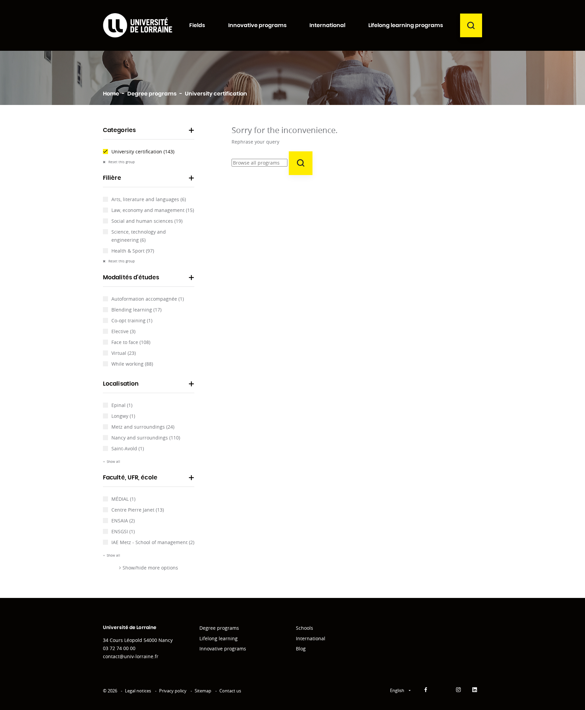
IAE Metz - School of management (152, 542)
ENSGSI (123, 531)
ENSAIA (123, 520)
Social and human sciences (146, 221)
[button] (148, 132)
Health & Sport (132, 251)
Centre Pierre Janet (137, 510)
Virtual (123, 353)
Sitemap (203, 691)
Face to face (130, 342)
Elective (123, 331)
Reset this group (121, 162)
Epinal (121, 405)
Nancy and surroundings (145, 437)
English (397, 690)
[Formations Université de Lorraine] (137, 25)
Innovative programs (222, 648)
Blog (301, 648)
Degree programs (219, 628)
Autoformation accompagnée (147, 299)
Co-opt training (131, 320)
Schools (304, 628)
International (310, 638)
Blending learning (136, 309)
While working (132, 364)
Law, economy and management (152, 210)
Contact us (230, 691)
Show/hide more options (150, 567)
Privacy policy (173, 691)
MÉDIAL (123, 499)
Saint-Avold (127, 448)
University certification (142, 151)
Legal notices (138, 691)
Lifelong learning (218, 638)
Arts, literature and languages (148, 199)
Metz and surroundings (142, 427)
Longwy (123, 416)
